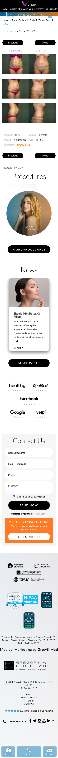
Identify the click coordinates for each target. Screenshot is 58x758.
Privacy (37, 514)
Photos (8, 755)
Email (49, 755)
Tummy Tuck (23, 144)
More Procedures (29, 249)
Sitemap (29, 701)
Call (29, 755)
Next (45, 42)
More (19, 348)
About (29, 694)
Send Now (29, 505)
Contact (29, 704)
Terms (44, 514)
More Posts (28, 363)
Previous (13, 42)
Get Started (29, 536)
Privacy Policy (29, 697)
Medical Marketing (16, 649)
